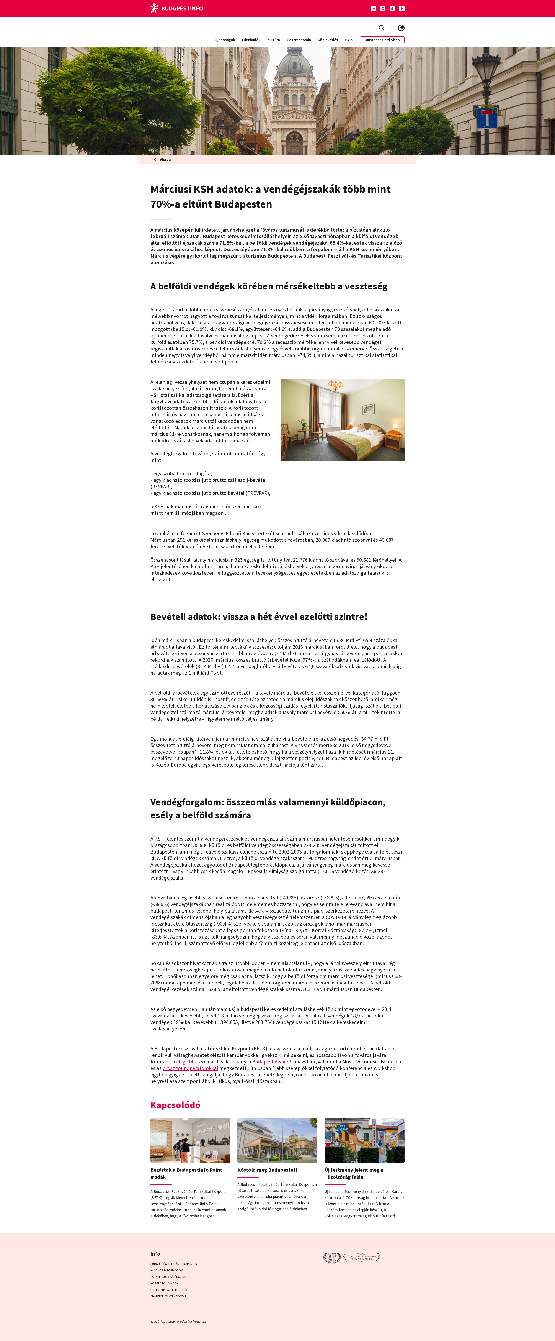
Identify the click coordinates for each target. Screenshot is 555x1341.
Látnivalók (251, 39)
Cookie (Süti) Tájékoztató (169, 1277)
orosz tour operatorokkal (190, 1068)
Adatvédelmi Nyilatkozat (168, 1296)
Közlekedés (328, 39)
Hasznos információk (166, 1270)
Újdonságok (225, 39)
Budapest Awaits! (272, 1061)
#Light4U (186, 1061)
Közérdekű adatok (164, 1283)
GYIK (349, 39)
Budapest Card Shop (382, 39)
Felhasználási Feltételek (168, 1290)
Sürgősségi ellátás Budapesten (173, 1264)
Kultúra (273, 39)
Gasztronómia (299, 39)
